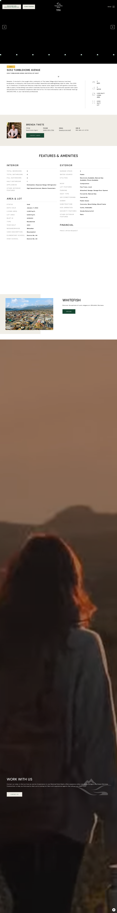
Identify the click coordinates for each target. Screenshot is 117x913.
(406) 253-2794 (48, 130)
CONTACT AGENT (35, 135)
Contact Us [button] (14, 794)
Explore (69, 311)
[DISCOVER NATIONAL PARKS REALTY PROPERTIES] (11, 7)
